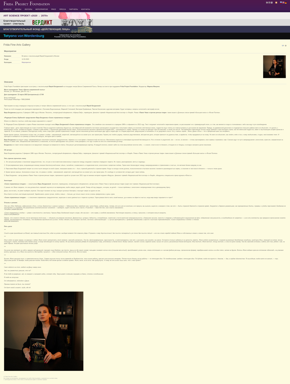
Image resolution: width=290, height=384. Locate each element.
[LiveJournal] (272, 3)
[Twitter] (269, 3)
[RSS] (276, 3)
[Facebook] (267, 3)
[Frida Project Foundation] (26, 5)
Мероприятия (26, 62)
